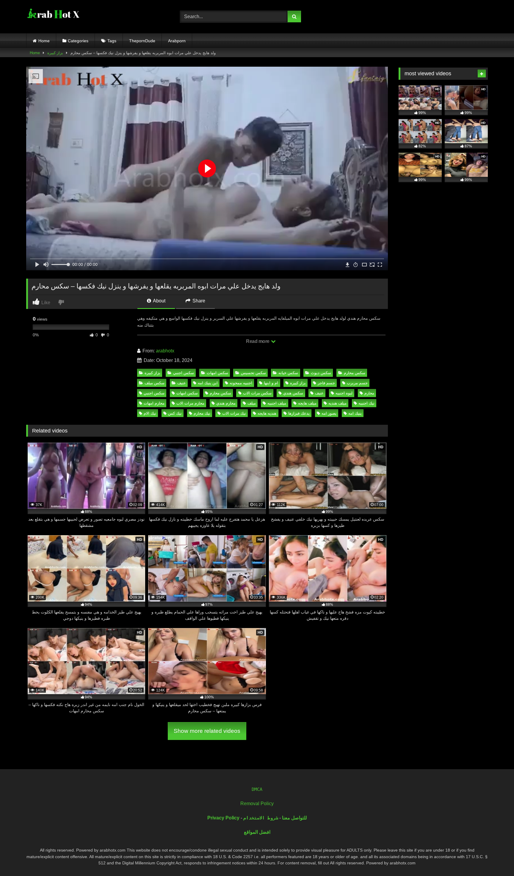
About (158, 300)
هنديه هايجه (267, 413)
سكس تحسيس (253, 373)
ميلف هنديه (337, 403)
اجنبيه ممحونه (241, 383)
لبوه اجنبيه (344, 393)
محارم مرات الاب (190, 403)
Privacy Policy (223, 817)
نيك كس (175, 413)
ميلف (251, 403)
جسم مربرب (357, 383)
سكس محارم (354, 373)
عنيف (181, 383)
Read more (258, 341)
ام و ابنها (271, 383)
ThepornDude (142, 40)
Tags (111, 40)
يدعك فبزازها (299, 413)
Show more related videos (207, 731)
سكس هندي (293, 393)
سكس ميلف (154, 383)
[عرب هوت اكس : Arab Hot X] (53, 15)
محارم (369, 393)
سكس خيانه (288, 373)
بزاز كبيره (55, 53)
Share (198, 300)
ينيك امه (355, 413)
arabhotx (165, 350)
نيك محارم (202, 413)
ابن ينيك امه (208, 383)
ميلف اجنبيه (276, 403)
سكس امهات (217, 373)
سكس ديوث (321, 373)
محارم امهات (154, 403)
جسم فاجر (326, 383)
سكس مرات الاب (257, 393)
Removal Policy (257, 803)
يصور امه (329, 413)
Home (44, 40)
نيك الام (150, 413)
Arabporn (177, 40)
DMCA (257, 789)
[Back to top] (495, 858)
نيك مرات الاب (234, 413)
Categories (78, 40)
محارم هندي (226, 403)
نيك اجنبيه (366, 403)
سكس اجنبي (183, 373)
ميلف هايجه (307, 403)
